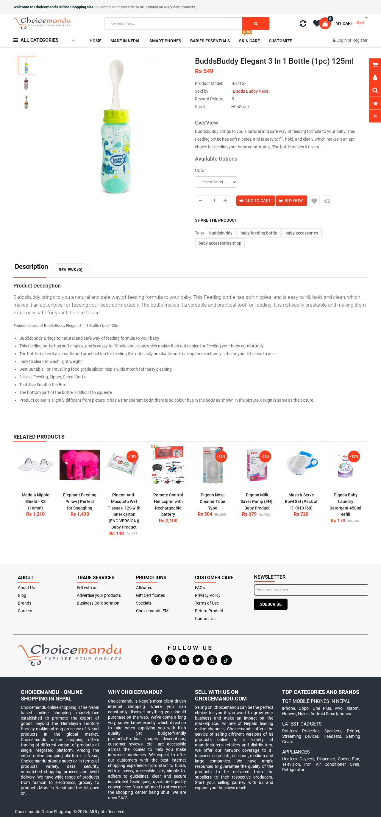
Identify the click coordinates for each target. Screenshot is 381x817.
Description (31, 266)
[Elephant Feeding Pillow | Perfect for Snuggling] (80, 465)
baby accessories (301, 233)
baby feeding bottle (259, 233)
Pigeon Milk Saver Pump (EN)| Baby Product (257, 501)
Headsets (332, 736)
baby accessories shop (220, 243)
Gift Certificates (150, 595)
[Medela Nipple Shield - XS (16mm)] (35, 465)
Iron (308, 764)
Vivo (339, 708)
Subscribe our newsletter (116, 7)
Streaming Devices (300, 736)
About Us (26, 587)
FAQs (200, 587)
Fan (355, 759)
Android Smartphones (330, 713)
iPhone (288, 708)
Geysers (306, 759)
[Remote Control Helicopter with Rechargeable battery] (168, 465)
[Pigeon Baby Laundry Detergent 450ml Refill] (345, 465)
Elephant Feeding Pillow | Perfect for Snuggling (79, 501)
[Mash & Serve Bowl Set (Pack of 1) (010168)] (301, 465)
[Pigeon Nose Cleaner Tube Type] (212, 465)
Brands (24, 603)
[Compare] (303, 24)
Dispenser (326, 759)
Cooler (343, 759)
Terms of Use (207, 603)
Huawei (289, 713)
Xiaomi (352, 708)
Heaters (289, 759)
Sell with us (87, 587)
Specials (143, 603)
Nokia (303, 713)
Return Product (209, 610)
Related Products (39, 437)
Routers (289, 731)
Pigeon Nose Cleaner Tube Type (212, 501)
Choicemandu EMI (153, 610)
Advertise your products (99, 595)
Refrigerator (293, 769)
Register (360, 40)
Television (291, 764)
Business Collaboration (98, 603)
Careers (25, 610)
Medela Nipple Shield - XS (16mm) (35, 501)
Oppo (304, 708)
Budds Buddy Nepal (251, 91)
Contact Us (205, 618)
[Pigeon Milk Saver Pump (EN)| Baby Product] (257, 465)
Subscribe (271, 604)
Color (200, 170)
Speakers (332, 731)
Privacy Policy (208, 595)
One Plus (322, 708)
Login (342, 40)
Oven (354, 764)
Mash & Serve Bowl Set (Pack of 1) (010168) (301, 501)
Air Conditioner (330, 764)
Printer (353, 731)
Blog (22, 595)
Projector (310, 731)
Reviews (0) (70, 269)
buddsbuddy (220, 233)
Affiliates (144, 587)
